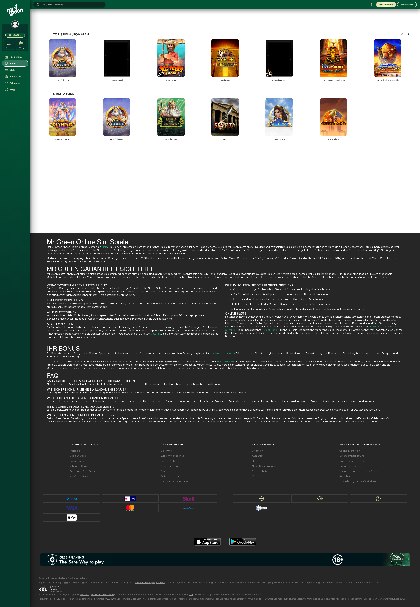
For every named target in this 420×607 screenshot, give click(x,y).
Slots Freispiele (225, 361)
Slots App (155, 333)
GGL (191, 594)
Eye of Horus (269, 329)
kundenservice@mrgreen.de (150, 582)
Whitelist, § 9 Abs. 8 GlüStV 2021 (97, 594)
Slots (104, 246)
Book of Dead (378, 326)
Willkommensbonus (223, 353)
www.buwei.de (112, 599)
